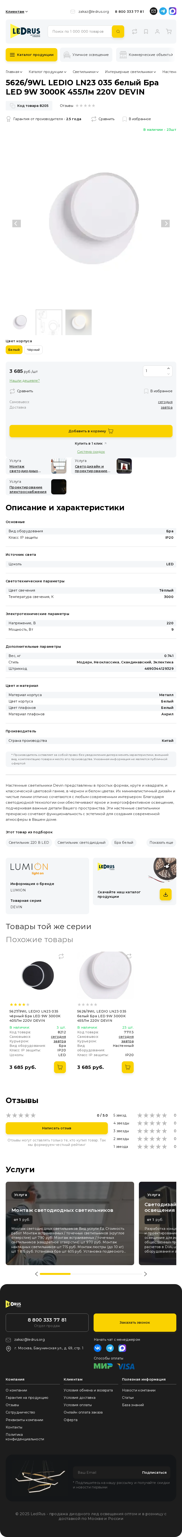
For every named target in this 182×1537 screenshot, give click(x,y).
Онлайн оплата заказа (83, 1412)
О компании (16, 1390)
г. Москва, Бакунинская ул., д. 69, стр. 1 (49, 1348)
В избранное (140, 119)
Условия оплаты (78, 1405)
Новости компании (139, 1390)
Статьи (128, 1398)
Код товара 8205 (32, 106)
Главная (12, 72)
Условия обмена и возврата (88, 1390)
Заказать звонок (135, 1322)
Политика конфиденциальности (25, 1436)
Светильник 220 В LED (29, 842)
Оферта (70, 1420)
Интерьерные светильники (129, 72)
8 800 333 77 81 (129, 11)
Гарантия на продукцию (27, 1398)
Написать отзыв (56, 1128)
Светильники (84, 72)
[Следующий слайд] (165, 223)
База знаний (133, 1405)
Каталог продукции (35, 55)
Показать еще (161, 842)
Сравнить (106, 119)
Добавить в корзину (87, 431)
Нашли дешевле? (24, 381)
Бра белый (123, 842)
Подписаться (154, 1472)
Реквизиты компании (24, 1420)
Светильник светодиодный (81, 842)
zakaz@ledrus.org (93, 11)
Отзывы (12, 1405)
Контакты (14, 1427)
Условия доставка (80, 1398)
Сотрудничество (20, 1412)
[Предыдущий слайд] (16, 223)
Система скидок (91, 452)
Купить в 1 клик (89, 443)
